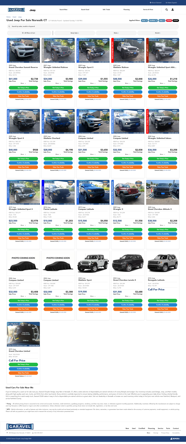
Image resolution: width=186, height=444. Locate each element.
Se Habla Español (171, 2)
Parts (168, 428)
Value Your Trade (23, 96)
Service (160, 428)
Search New (63, 9)
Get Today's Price (23, 87)
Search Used (85, 9)
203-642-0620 (28, 376)
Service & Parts (148, 9)
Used (134, 428)
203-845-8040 (27, 99)
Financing (127, 9)
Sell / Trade (106, 9)
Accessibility (176, 433)
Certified (142, 428)
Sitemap (155, 433)
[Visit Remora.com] (175, 439)
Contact (176, 428)
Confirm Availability (23, 92)
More (22, 83)
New (127, 428)
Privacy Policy (165, 433)
